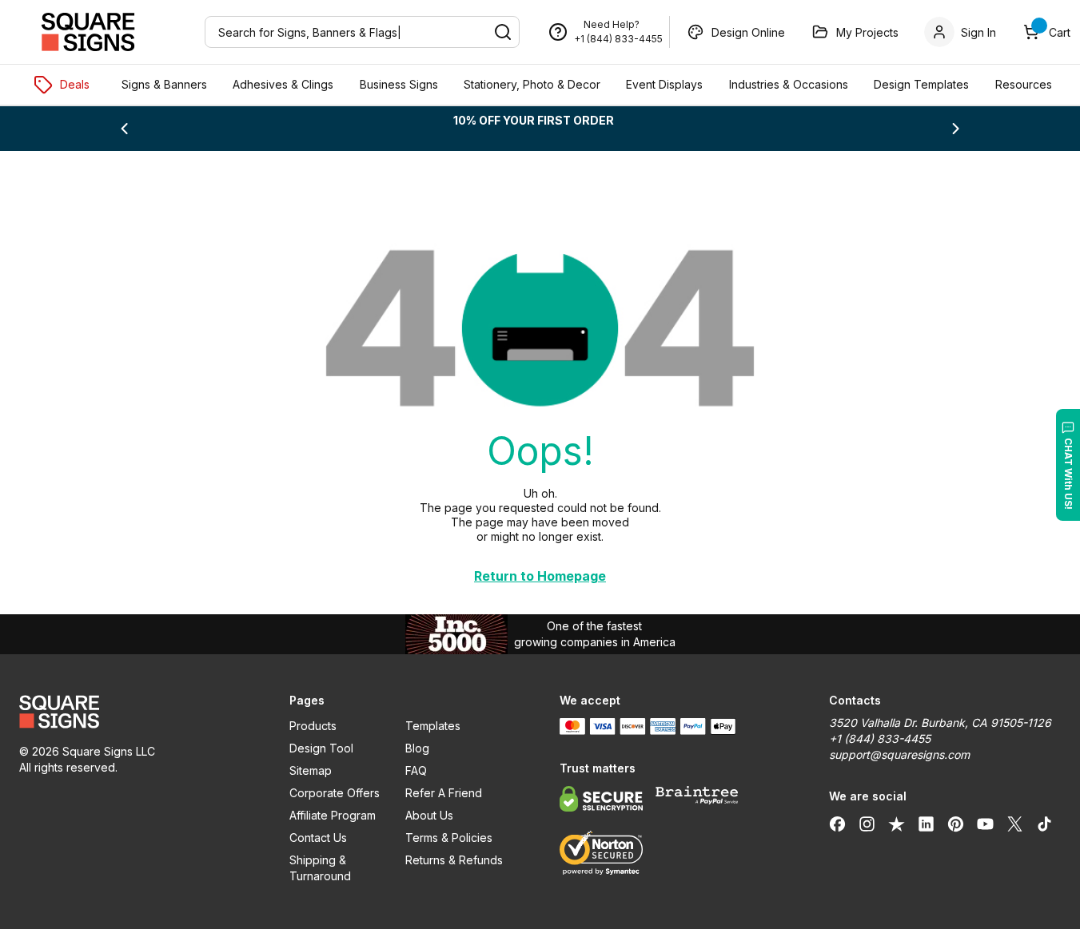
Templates (432, 725)
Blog (417, 748)
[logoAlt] (135, 712)
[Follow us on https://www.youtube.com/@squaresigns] (985, 823)
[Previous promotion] (124, 129)
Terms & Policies (448, 837)
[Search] (502, 32)
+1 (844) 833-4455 (618, 39)
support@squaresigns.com (899, 754)
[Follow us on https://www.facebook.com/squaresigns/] (837, 823)
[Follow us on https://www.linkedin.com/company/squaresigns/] (926, 823)
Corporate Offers (334, 793)
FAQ (416, 770)
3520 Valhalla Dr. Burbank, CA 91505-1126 (940, 722)
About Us (429, 815)
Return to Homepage (540, 576)
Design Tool (321, 748)
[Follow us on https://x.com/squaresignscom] (1014, 823)
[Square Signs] (88, 32)
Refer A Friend (443, 793)
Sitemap (310, 770)
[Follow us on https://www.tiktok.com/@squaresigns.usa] (1044, 823)
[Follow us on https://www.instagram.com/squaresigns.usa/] (867, 823)
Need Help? (612, 24)
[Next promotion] (956, 129)
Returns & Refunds (454, 860)
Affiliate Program (332, 815)
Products (313, 725)
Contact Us (318, 837)
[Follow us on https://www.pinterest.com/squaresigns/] (955, 823)
